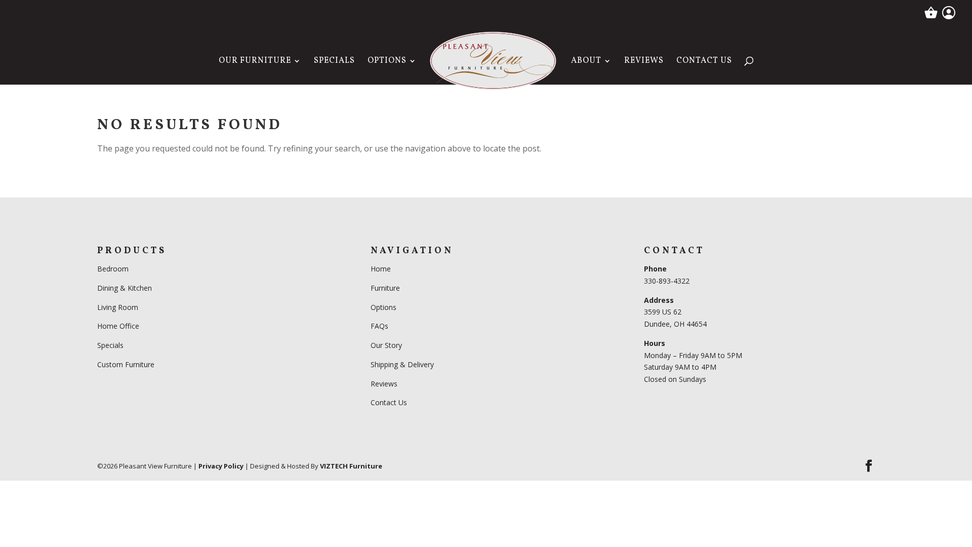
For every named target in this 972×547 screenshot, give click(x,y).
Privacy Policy (221, 466)
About (586, 61)
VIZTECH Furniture (351, 466)
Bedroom (114, 269)
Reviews (644, 61)
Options (387, 61)
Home (381, 269)
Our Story (386, 345)
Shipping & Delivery (402, 364)
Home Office (118, 326)
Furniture (385, 288)
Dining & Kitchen (124, 288)
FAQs (379, 326)
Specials (334, 61)
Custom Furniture (125, 364)
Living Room (117, 307)
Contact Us (704, 61)
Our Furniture (255, 61)
